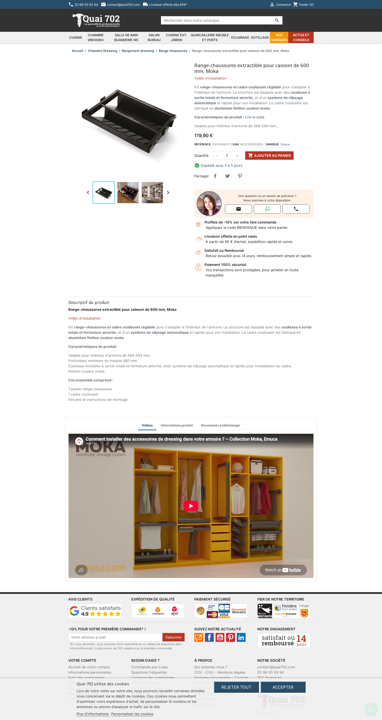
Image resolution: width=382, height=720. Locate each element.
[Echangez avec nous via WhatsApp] (267, 209)
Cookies (241, 677)
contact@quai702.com (276, 667)
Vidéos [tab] (147, 425)
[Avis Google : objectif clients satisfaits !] (95, 610)
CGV (198, 672)
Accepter (283, 687)
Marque (273, 144)
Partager (215, 176)
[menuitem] (75, 37)
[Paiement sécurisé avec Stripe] (221, 610)
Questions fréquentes (149, 672)
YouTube (220, 637)
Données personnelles (212, 677)
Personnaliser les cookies (132, 714)
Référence (202, 144)
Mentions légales (232, 672)
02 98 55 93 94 (270, 672)
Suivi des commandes (86, 677)
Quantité (201, 155)
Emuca (285, 144)
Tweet (227, 176)
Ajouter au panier (269, 155)
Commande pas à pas (149, 667)
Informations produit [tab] (177, 425)
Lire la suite (254, 117)
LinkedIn (241, 637)
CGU (210, 672)
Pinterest (239, 176)
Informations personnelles (89, 672)
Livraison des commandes (153, 677)
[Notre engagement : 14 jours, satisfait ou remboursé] (284, 640)
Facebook (209, 637)
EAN (236, 144)
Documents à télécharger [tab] (220, 425)
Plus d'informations (93, 714)
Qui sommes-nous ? (210, 667)
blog (198, 637)
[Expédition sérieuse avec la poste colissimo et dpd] (158, 610)
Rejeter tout (236, 687)
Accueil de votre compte (89, 667)
